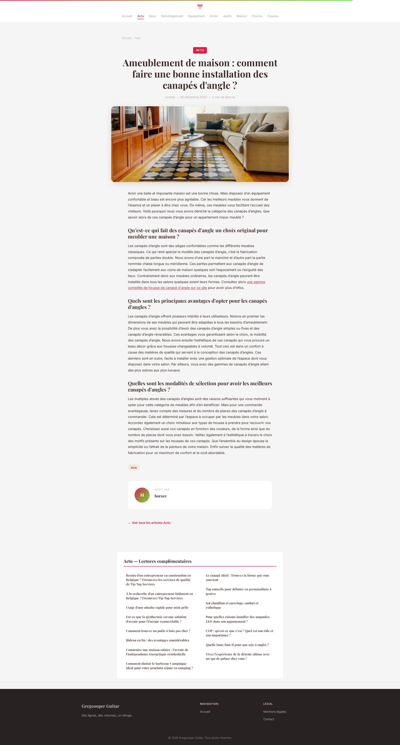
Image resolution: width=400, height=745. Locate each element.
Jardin (227, 16)
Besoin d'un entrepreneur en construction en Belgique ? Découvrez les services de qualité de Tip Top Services (158, 579)
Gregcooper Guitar (100, 706)
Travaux (272, 16)
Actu (140, 16)
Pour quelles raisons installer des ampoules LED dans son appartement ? (238, 619)
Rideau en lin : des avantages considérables (157, 640)
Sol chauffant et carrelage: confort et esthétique (232, 605)
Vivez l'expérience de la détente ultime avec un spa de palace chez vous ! (238, 656)
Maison (242, 16)
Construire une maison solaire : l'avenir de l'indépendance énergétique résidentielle (157, 652)
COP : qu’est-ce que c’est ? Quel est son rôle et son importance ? (239, 633)
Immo (214, 16)
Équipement (196, 16)
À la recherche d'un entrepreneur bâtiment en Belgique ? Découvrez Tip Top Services (159, 596)
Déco (152, 16)
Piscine (257, 16)
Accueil (127, 16)
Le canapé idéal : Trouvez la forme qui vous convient (237, 577)
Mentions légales (274, 711)
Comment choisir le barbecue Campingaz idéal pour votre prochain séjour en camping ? (159, 665)
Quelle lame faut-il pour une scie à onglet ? (237, 645)
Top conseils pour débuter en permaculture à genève (238, 591)
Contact (268, 719)
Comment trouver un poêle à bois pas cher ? (158, 631)
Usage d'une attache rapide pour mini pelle (157, 607)
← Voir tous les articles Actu (149, 523)
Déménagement (172, 16)
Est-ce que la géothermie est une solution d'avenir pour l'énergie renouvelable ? (156, 619)
